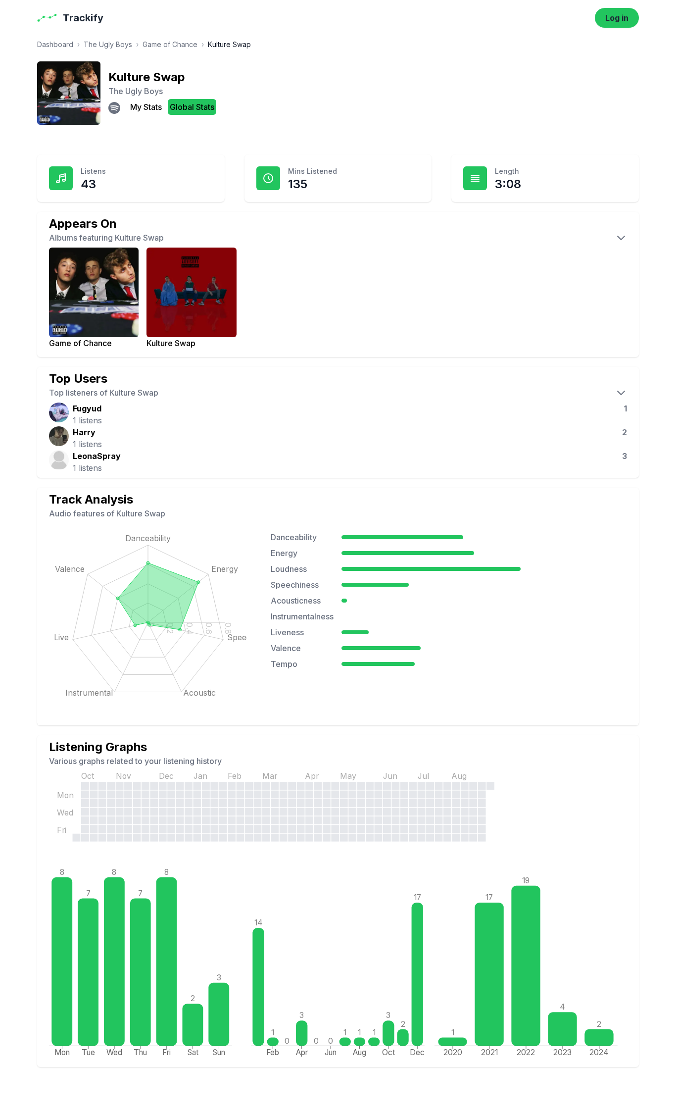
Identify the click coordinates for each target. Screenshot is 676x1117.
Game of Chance (170, 44)
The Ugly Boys (108, 44)
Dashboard (55, 44)
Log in (616, 18)
